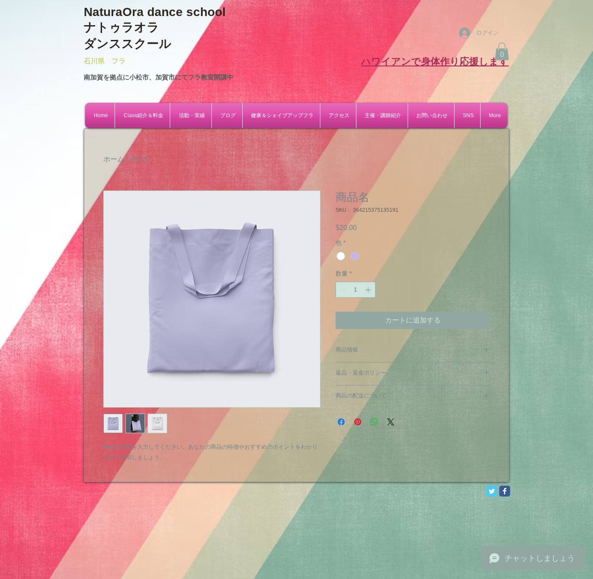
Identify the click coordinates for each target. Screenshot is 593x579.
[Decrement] (342, 289)
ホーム (113, 159)
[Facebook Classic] (504, 491)
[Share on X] (390, 422)
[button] (501, 51)
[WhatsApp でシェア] (374, 422)
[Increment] (368, 289)
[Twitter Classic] (491, 491)
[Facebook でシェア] (341, 422)
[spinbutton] (355, 289)
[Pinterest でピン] (358, 422)
